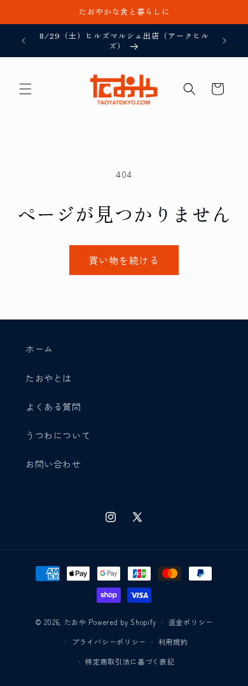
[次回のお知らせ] (224, 41)
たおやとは (48, 378)
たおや (75, 622)
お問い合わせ (53, 463)
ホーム (39, 348)
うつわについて (57, 435)
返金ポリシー (191, 622)
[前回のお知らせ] (24, 41)
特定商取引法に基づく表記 (129, 661)
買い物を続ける (124, 260)
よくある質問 (53, 406)
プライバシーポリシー (109, 641)
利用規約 (173, 641)
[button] (25, 89)
